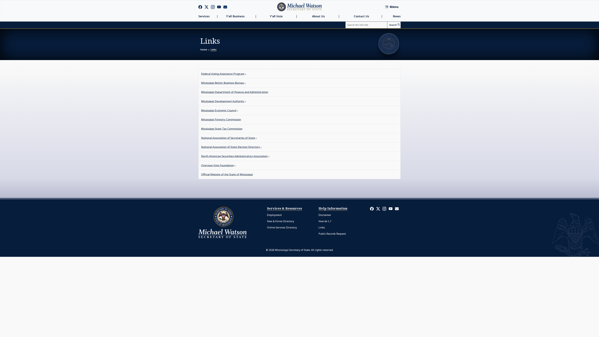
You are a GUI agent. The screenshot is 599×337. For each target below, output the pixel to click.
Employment (274, 215)
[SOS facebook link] (200, 7)
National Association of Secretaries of (228, 138)
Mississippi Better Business (222, 83)
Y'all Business (235, 16)
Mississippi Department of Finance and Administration (234, 92)
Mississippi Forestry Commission (221, 119)
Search (393, 24)
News (397, 16)
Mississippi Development (222, 101)
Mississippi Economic (218, 110)
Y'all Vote (276, 16)
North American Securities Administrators (234, 156)
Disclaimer (325, 215)
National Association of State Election (230, 147)
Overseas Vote (217, 165)
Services (204, 16)
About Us (318, 16)
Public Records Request (332, 233)
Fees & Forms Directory (280, 221)
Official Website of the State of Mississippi (227, 174)
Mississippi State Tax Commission (221, 128)
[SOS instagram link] (213, 7)
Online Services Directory (282, 227)
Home (203, 49)
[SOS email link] (225, 7)
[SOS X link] (206, 7)
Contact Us (361, 16)
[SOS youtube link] (219, 7)
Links (214, 49)
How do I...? (325, 221)
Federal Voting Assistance (222, 74)
